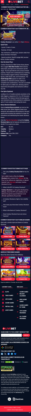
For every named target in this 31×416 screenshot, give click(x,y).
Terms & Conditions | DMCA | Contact (15, 407)
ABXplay (17, 4)
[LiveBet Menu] (2, 1)
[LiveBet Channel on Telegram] (12, 354)
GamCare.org (19, 392)
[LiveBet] (15, 1)
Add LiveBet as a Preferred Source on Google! (15, 343)
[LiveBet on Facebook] (9, 354)
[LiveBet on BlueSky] (15, 354)
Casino (7, 4)
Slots (12, 4)
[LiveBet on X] (5, 354)
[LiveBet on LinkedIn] (2, 354)
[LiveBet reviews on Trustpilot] (15, 362)
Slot (19, 42)
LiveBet (2, 4)
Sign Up (26, 335)
